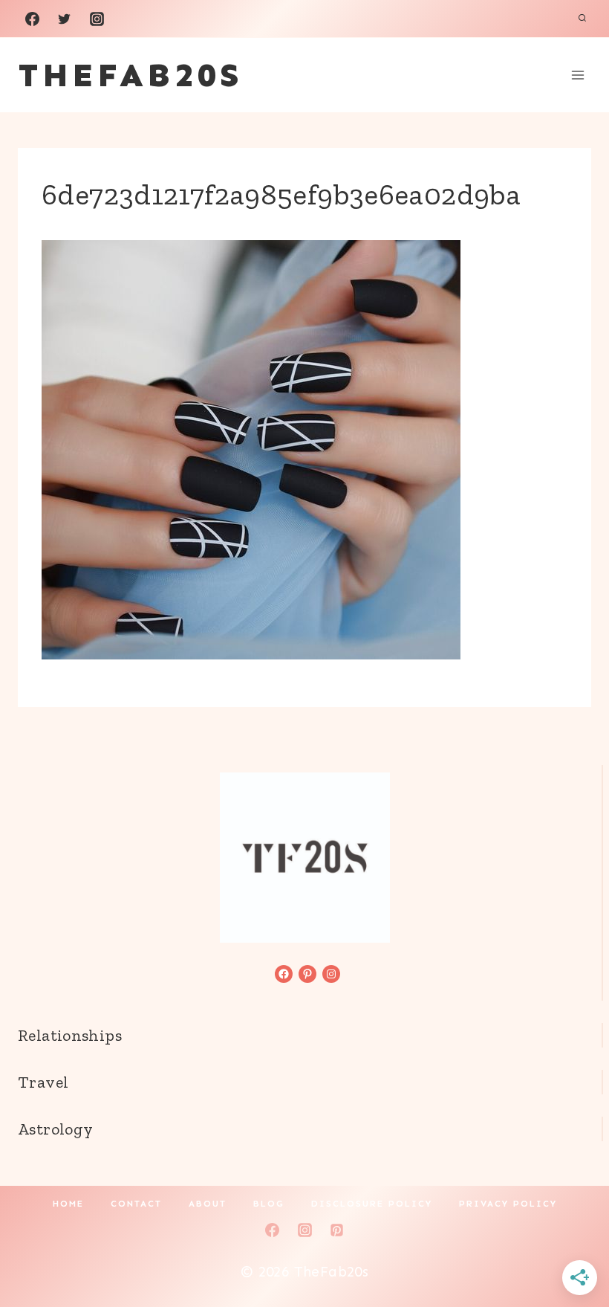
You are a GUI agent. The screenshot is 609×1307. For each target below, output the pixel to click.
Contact (136, 1203)
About (208, 1203)
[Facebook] (32, 18)
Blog (268, 1203)
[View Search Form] (582, 19)
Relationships (70, 1035)
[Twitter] (65, 18)
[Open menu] (577, 74)
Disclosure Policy (371, 1203)
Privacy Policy (508, 1203)
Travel (43, 1082)
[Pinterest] (337, 1230)
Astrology (55, 1129)
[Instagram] (96, 18)
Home (68, 1203)
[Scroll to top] (572, 1248)
